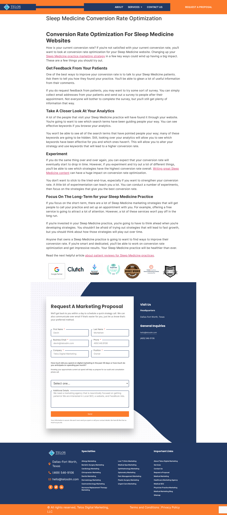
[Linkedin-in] (61, 487)
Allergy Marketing (89, 461)
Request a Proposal (161, 472)
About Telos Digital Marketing (166, 461)
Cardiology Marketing (90, 469)
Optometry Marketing (126, 472)
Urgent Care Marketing (127, 484)
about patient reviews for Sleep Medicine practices (119, 255)
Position (97, 350)
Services (134, 7)
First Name (58, 329)
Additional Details (61, 390)
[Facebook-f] (50, 487)
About (119, 7)
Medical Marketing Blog (163, 491)
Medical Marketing (161, 476)
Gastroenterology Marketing (93, 484)
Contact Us (154, 7)
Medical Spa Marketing (127, 465)
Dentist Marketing (89, 476)
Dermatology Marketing (91, 480)
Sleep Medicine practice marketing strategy (75, 56)
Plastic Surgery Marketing (128, 480)
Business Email (60, 340)
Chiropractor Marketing (91, 472)
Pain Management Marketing (129, 476)
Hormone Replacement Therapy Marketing (94, 489)
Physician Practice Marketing (165, 488)
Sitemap (157, 495)
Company (57, 350)
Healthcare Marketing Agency (166, 480)
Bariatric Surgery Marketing (93, 465)
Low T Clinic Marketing (127, 461)
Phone (97, 340)
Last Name (99, 329)
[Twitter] (56, 487)
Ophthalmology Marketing (128, 469)
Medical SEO (159, 484)
